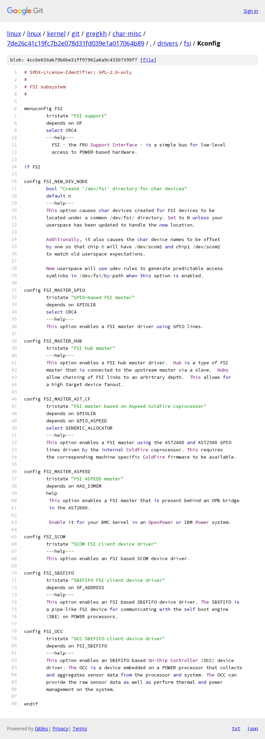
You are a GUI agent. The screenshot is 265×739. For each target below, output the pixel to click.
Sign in (251, 11)
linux (14, 33)
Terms (79, 728)
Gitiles (41, 728)
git (75, 33)
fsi (187, 43)
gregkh (96, 33)
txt (236, 728)
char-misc (126, 33)
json (252, 728)
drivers (167, 43)
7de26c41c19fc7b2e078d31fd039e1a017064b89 (75, 43)
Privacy (60, 728)
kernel (56, 33)
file (148, 60)
